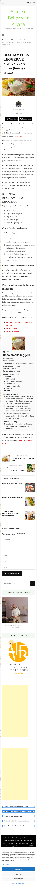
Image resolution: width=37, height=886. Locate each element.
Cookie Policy (15, 883)
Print (7, 352)
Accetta (18, 869)
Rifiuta (18, 874)
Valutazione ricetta (8, 534)
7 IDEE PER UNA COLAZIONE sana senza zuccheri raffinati (10, 513)
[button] (34, 849)
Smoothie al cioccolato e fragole (12, 483)
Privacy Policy (21, 883)
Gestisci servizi (6, 864)
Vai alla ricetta (13, 119)
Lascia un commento (18, 113)
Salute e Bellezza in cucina (18, 18)
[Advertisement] (15, 711)
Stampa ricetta (26, 119)
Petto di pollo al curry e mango (12, 497)
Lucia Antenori (18, 109)
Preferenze (18, 879)
